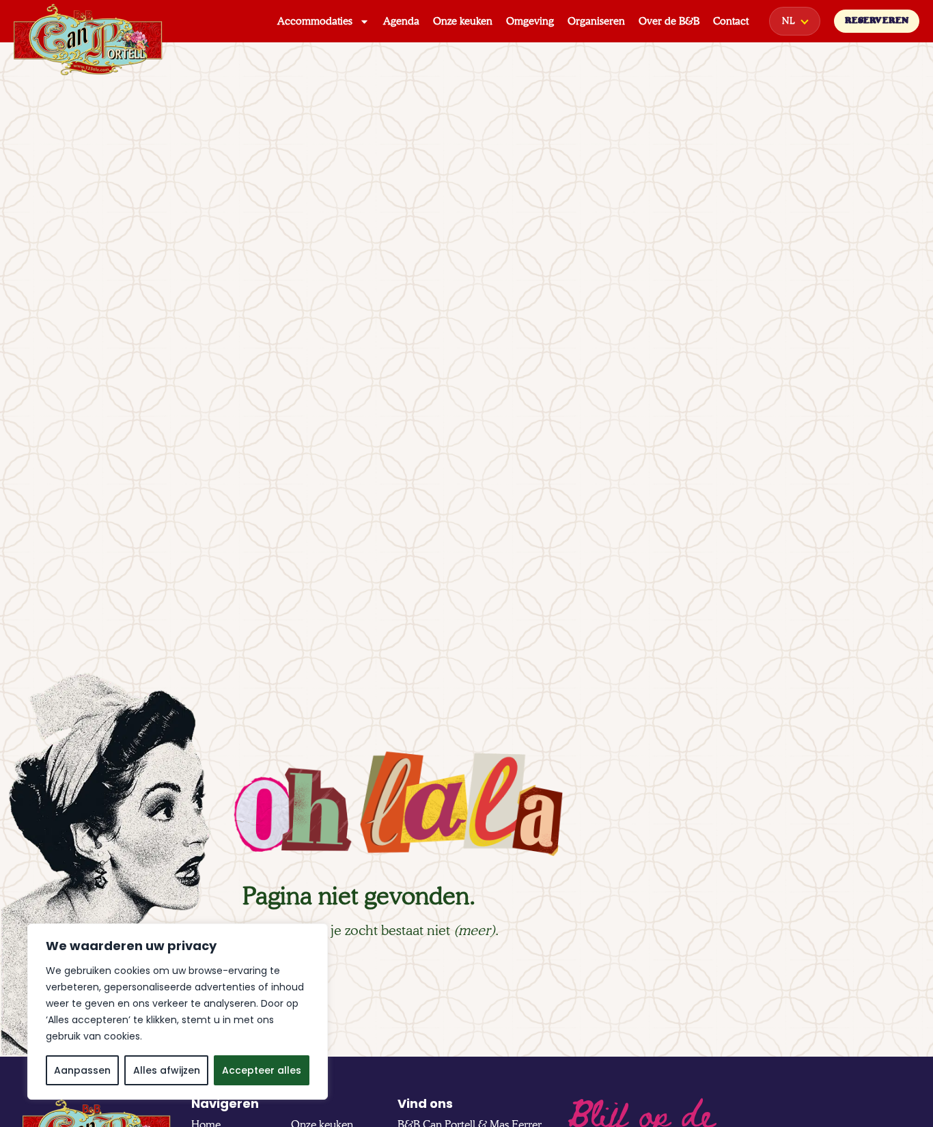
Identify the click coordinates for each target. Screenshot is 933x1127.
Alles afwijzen (166, 1070)
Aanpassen (82, 1070)
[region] (177, 1011)
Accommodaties (314, 21)
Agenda (401, 21)
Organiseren (596, 21)
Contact (731, 21)
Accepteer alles (261, 1070)
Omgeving (530, 21)
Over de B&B (669, 21)
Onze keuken (462, 21)
